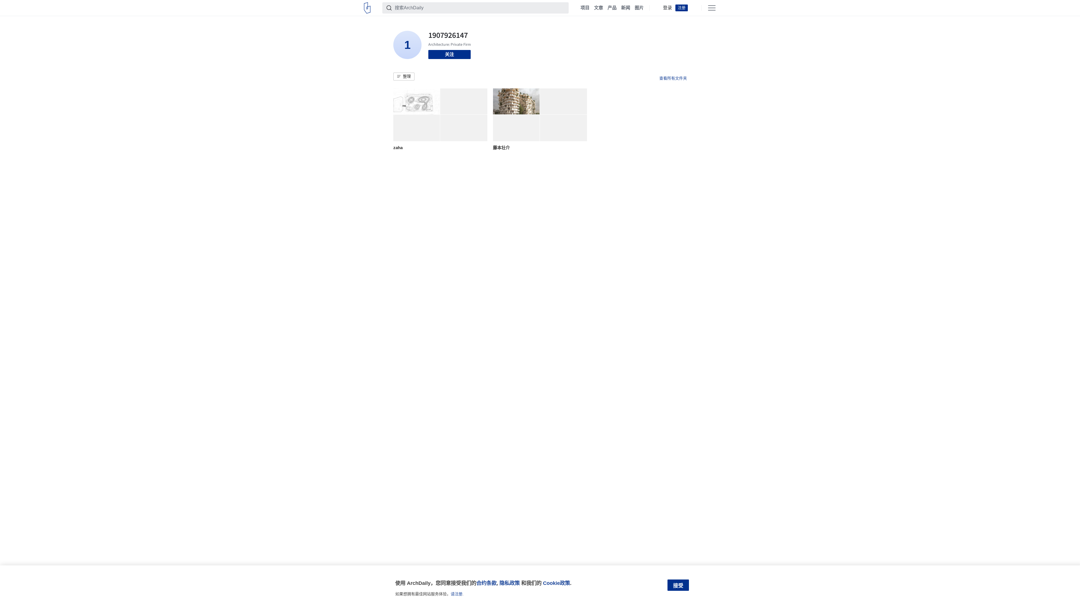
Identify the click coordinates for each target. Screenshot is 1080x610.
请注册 (456, 594)
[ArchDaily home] (367, 8)
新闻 (625, 8)
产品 (612, 8)
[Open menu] (711, 7)
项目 (585, 8)
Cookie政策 (556, 583)
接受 (678, 586)
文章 (598, 8)
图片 (639, 8)
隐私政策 (509, 583)
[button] (403, 76)
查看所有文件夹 (673, 78)
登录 (667, 8)
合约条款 (486, 583)
